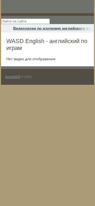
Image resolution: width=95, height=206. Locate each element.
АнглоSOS (12, 77)
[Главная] (6, 28)
